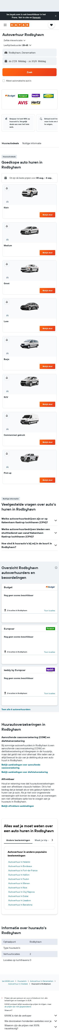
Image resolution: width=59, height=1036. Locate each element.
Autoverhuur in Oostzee (18, 984)
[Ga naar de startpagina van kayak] (19, 25)
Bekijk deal (47, 215)
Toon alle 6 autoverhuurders (16, 709)
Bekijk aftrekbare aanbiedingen (18, 806)
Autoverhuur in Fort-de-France (23, 870)
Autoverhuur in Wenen (19, 883)
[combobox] (14, 40)
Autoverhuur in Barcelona (20, 904)
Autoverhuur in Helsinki (19, 862)
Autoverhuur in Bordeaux (20, 866)
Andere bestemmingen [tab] (18, 840)
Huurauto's (22, 981)
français (37, 17)
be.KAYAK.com (8, 981)
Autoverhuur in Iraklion (18, 874)
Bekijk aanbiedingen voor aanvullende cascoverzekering (21, 766)
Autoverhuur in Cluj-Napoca (21, 891)
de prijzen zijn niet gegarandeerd (18, 1006)
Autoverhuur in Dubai (18, 896)
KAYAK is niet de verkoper (18, 1015)
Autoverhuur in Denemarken (41, 981)
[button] (55, 16)
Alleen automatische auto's (18, 80)
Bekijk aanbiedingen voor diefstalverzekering (25, 772)
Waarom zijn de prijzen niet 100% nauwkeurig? (22, 1027)
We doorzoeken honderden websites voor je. (28, 1021)
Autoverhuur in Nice (17, 887)
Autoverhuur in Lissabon (19, 900)
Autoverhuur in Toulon (18, 879)
